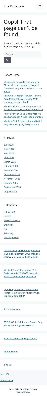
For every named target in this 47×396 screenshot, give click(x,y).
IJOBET (7, 216)
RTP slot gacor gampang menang (20, 338)
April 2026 (9, 157)
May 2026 (9, 153)
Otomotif (8, 225)
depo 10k (4, 374)
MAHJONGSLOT (12, 220)
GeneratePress (23, 392)
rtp (5, 229)
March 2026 (10, 162)
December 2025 (12, 174)
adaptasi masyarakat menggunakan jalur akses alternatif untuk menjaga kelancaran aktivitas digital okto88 (22, 253)
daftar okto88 (10, 351)
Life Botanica (14, 6)
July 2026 (9, 145)
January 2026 (11, 170)
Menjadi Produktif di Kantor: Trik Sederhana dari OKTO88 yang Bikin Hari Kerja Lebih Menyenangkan (21, 273)
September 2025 (12, 187)
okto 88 (7, 365)
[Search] (7, 60)
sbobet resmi (6, 380)
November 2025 (12, 179)
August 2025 (10, 191)
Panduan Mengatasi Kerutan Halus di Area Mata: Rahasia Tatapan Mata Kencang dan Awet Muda (22, 98)
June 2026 (9, 149)
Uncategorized (11, 237)
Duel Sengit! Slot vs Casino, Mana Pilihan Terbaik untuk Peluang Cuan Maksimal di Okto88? (21, 292)
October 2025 (11, 183)
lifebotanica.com (12, 309)
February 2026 (11, 166)
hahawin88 (9, 212)
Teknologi (8, 233)
